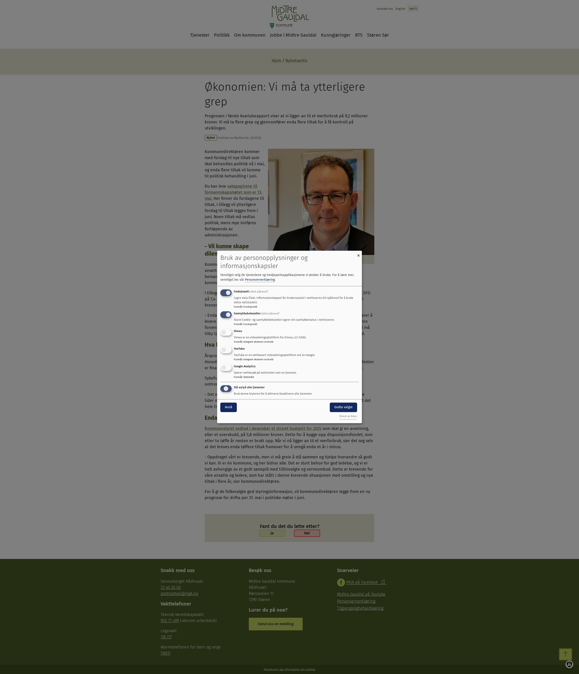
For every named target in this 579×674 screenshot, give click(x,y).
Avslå (228, 407)
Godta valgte (343, 407)
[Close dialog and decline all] (358, 253)
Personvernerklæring (260, 280)
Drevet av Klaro (348, 416)
